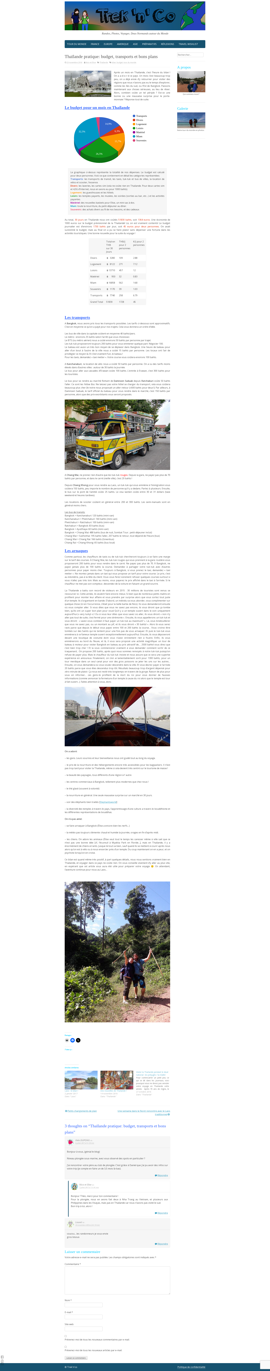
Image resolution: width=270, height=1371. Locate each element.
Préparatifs (149, 44)
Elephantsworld (108, 802)
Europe (108, 44)
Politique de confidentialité (191, 1367)
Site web (69, 1324)
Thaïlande (104, 62)
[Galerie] (191, 120)
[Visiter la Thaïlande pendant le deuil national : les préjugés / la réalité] (154, 1083)
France (95, 44)
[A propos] (191, 81)
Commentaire (73, 1264)
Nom (68, 1300)
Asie (135, 44)
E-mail (69, 1312)
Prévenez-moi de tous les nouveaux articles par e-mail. (93, 1350)
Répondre (163, 1175)
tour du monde (130, 62)
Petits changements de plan (82, 1111)
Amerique (123, 44)
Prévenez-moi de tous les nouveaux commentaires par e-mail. (97, 1339)
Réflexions (167, 44)
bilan (114, 62)
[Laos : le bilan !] (81, 1080)
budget (120, 62)
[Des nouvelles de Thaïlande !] (116, 1080)
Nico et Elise (91, 62)
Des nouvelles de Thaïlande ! (113, 1090)
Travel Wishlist (188, 44)
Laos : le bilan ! (71, 1090)
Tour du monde (76, 44)
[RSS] (2, 1360)
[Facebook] (2, 1357)
